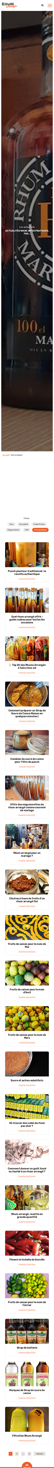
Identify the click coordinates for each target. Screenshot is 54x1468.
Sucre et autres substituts (27, 1080)
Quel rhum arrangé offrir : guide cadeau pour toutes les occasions (27, 619)
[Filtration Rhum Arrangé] (27, 1419)
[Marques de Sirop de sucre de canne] (27, 1373)
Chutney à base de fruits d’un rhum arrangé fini (27, 900)
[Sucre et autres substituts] (27, 1063)
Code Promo (39, 524)
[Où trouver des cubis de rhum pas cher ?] (27, 1106)
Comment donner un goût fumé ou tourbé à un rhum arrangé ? (27, 1170)
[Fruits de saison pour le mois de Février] (27, 1285)
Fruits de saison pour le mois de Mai (27, 945)
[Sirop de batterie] (27, 1331)
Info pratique (40, 530)
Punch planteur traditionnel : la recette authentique (27, 573)
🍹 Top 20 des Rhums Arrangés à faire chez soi (27, 666)
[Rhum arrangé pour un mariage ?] (27, 836)
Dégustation (13, 530)
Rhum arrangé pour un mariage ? (27, 854)
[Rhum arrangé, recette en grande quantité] (27, 1197)
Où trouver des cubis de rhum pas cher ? (27, 1124)
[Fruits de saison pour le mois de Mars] (27, 1018)
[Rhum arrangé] (9, 5)
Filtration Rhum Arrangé (27, 1435)
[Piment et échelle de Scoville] (27, 1243)
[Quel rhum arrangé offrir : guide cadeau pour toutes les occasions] (27, 600)
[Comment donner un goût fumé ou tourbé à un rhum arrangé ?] (27, 1152)
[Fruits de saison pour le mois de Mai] (27, 927)
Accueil (6, 455)
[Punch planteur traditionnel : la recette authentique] (27, 554)
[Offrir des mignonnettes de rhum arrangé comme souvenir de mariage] (27, 788)
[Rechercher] (42, 5)
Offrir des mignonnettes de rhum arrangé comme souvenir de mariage (27, 807)
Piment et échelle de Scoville (26, 1259)
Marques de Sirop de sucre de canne (27, 1392)
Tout (11, 524)
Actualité (23, 524)
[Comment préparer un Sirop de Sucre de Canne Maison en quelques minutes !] (27, 694)
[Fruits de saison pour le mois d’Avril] (27, 973)
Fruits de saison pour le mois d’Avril (27, 991)
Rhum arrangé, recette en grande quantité (27, 1216)
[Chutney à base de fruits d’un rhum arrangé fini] (27, 881)
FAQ (27, 530)
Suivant (39, 1454)
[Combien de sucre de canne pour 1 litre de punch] (27, 742)
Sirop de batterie (27, 1347)
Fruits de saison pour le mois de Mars (27, 1036)
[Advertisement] (27, 485)
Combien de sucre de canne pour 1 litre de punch (27, 760)
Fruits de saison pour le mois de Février (27, 1304)
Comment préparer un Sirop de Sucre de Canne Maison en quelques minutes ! (27, 713)
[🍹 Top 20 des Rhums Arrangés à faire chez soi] (27, 648)
